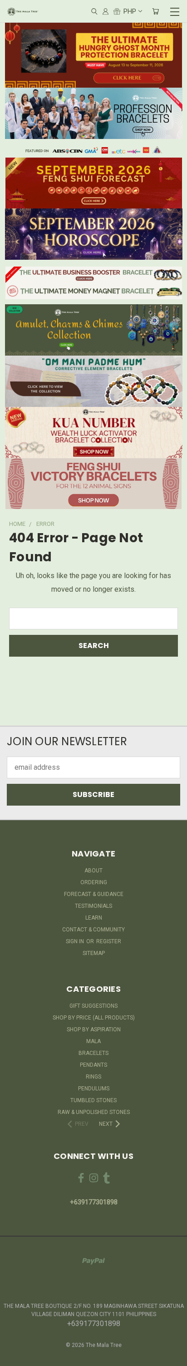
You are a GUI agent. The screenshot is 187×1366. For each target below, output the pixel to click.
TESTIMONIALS (93, 906)
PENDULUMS (93, 1088)
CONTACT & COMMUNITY (93, 929)
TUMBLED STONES (93, 1100)
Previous (14, 1356)
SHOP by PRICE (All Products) (94, 1018)
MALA (93, 1041)
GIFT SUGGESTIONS (93, 1006)
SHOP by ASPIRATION (94, 1029)
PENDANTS (93, 1065)
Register (108, 941)
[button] (93, 54)
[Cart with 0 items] (155, 11)
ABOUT (93, 870)
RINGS (93, 1077)
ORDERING (93, 882)
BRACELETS (93, 1053)
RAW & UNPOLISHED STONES (94, 1112)
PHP (129, 11)
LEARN (93, 918)
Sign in (75, 941)
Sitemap (94, 953)
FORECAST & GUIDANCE (93, 894)
